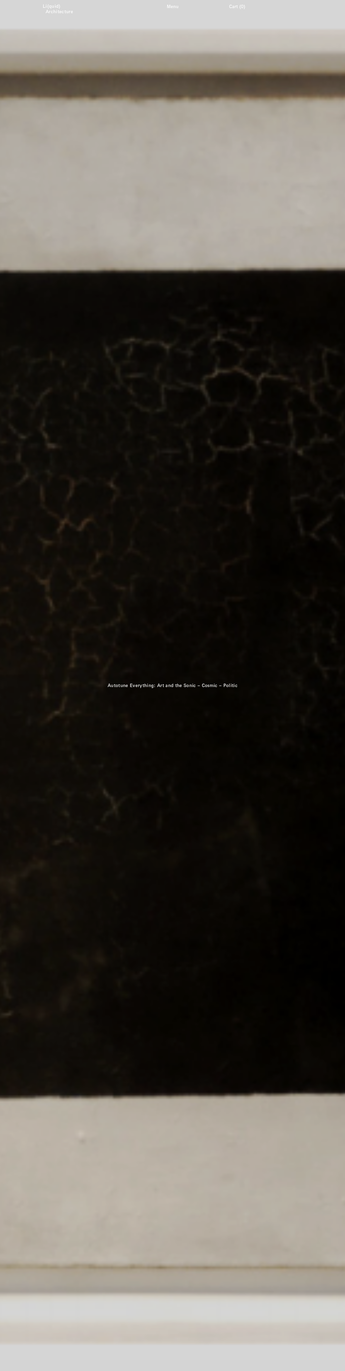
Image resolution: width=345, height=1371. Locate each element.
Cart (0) (237, 6)
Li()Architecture (59, 8)
